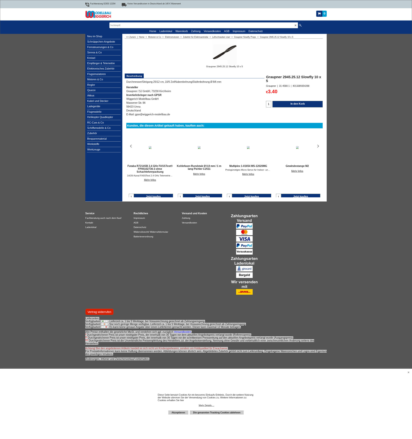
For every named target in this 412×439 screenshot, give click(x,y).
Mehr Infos (150, 180)
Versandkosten (182, 335)
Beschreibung (134, 76)
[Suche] (300, 25)
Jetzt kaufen (153, 196)
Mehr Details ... (206, 405)
